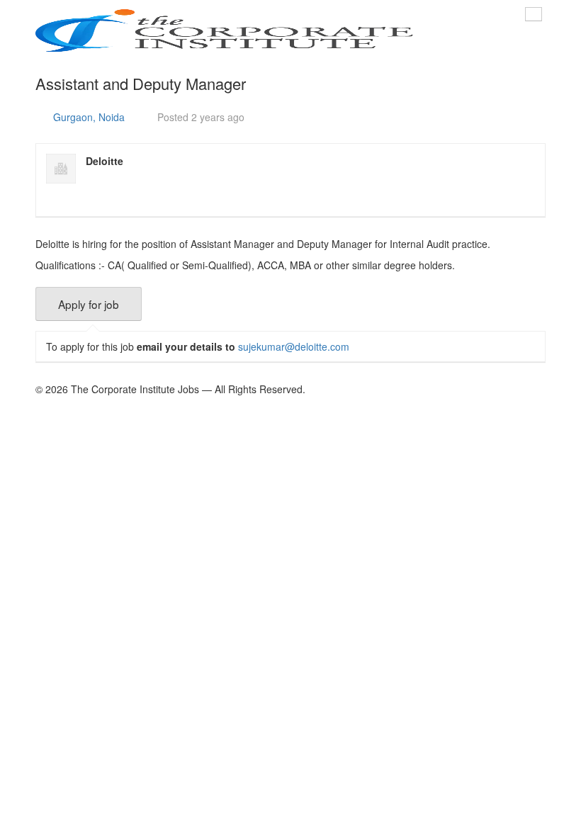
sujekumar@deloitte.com (293, 346)
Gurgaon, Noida (89, 117)
